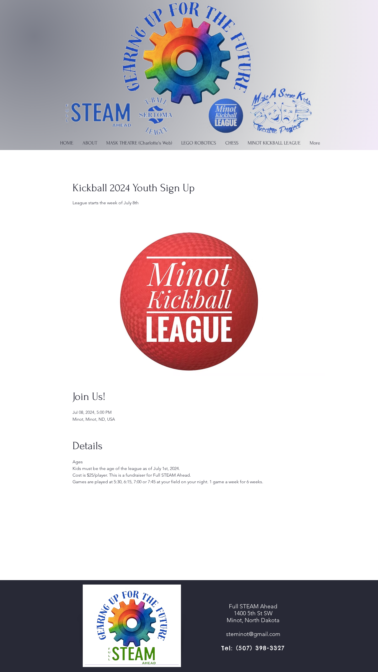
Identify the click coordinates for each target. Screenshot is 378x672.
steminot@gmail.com (253, 633)
